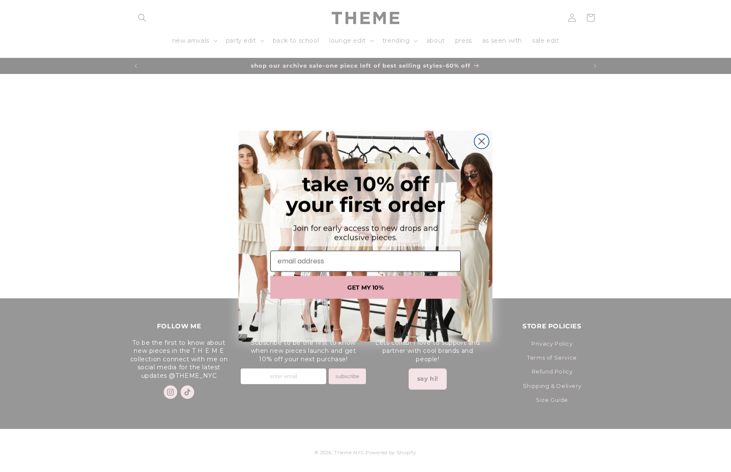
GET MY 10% (365, 287)
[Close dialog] (481, 141)
